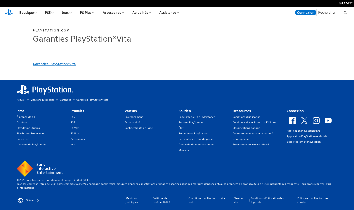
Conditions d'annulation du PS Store (254, 122)
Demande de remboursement (196, 144)
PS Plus (85, 12)
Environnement (134, 117)
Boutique (26, 12)
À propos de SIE (26, 117)
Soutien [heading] (185, 111)
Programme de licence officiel (251, 144)
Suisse (30, 200)
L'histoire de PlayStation (31, 144)
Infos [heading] (20, 111)
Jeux (65, 12)
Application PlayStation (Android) (307, 136)
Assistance (167, 12)
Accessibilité (132, 122)
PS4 (73, 122)
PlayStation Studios (28, 128)
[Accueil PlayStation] (8, 12)
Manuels (184, 150)
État (181, 128)
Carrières (22, 122)
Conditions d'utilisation (246, 117)
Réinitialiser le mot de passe (196, 139)
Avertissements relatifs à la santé (253, 133)
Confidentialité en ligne (139, 128)
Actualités (140, 12)
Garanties (65, 99)
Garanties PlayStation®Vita (54, 64)
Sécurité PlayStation (191, 122)
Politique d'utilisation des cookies (312, 200)
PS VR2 (75, 128)
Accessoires (112, 12)
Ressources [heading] (242, 111)
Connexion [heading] (295, 111)
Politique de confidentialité (161, 200)
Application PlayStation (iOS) (304, 130)
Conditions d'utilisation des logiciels (267, 200)
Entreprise (23, 139)
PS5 (48, 12)
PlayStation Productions (31, 133)
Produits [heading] (77, 111)
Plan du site (238, 200)
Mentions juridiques (42, 99)
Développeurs (241, 139)
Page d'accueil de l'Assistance (197, 117)
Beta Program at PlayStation (304, 141)
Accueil (21, 99)
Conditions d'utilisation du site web (206, 200)
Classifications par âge (246, 128)
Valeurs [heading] (131, 111)
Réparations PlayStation (193, 133)
